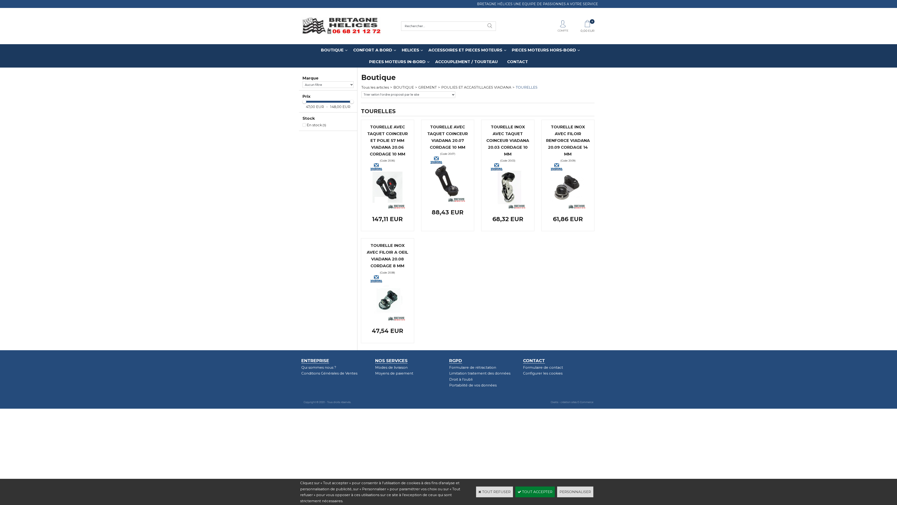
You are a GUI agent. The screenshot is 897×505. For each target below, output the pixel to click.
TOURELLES (526, 87)
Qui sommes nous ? (318, 367)
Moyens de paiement (394, 373)
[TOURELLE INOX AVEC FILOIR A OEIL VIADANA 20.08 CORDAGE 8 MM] (387, 319)
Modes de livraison (391, 367)
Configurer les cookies (542, 373)
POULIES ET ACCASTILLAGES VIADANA (476, 87)
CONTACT (517, 61)
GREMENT (427, 87)
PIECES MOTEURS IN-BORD (397, 61)
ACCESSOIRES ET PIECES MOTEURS (465, 50)
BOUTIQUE (332, 50)
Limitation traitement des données (479, 373)
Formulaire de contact (543, 367)
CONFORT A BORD (372, 50)
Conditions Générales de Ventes (329, 373)
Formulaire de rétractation (472, 367)
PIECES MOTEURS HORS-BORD (544, 50)
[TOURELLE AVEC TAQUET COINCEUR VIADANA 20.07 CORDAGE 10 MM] (447, 200)
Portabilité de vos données (473, 385)
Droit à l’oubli (461, 379)
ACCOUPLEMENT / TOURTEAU (466, 61)
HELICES (410, 50)
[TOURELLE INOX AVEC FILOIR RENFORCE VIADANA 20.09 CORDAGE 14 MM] (567, 207)
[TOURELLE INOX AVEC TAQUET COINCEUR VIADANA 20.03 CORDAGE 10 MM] (507, 207)
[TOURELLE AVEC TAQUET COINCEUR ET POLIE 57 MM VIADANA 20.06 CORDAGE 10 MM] (387, 207)
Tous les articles (375, 87)
